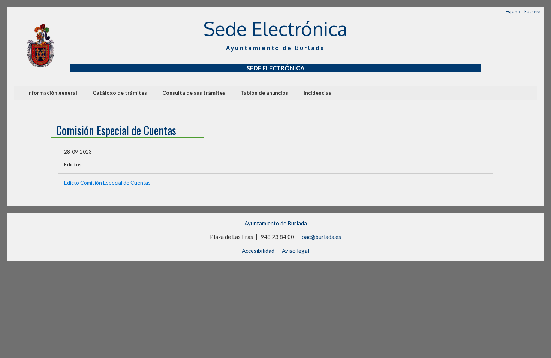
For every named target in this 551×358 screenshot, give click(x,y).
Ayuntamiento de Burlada (275, 223)
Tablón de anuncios (264, 93)
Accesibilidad (258, 250)
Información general (52, 93)
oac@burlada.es (321, 236)
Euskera (532, 11)
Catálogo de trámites (120, 93)
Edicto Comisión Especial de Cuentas (107, 182)
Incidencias (317, 93)
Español (513, 11)
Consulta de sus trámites (193, 93)
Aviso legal (295, 250)
